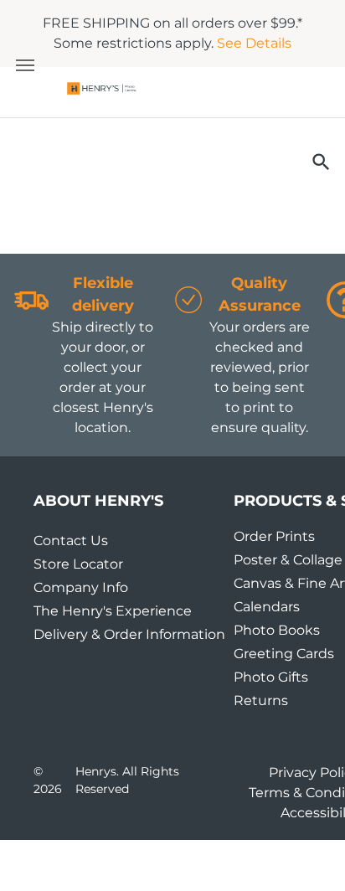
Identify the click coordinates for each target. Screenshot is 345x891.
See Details (254, 43)
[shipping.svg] (31, 324)
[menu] (25, 65)
